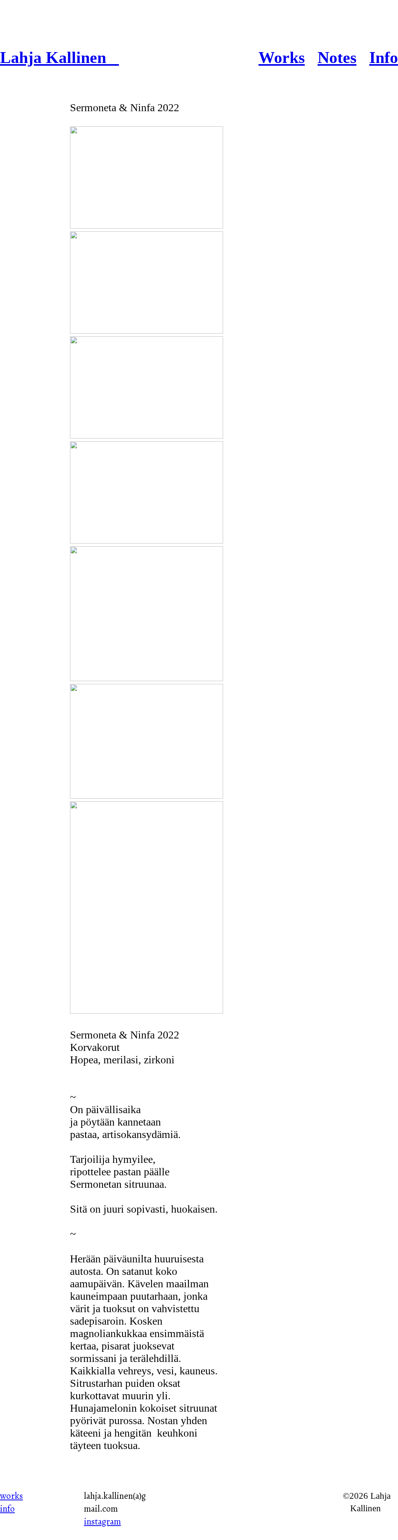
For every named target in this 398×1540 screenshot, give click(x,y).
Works (281, 57)
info (7, 1508)
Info (383, 57)
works (11, 1495)
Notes (337, 57)
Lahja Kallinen (59, 57)
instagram (102, 1521)
